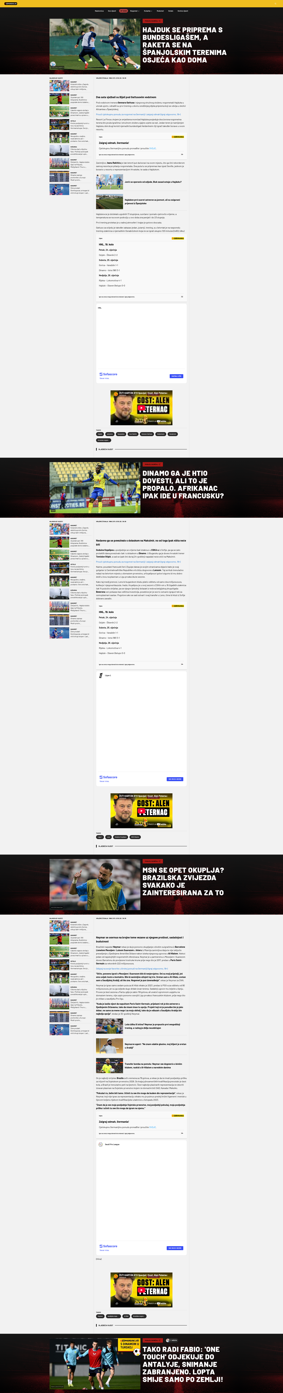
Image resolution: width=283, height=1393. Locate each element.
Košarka (74, 147)
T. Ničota (173, 1340)
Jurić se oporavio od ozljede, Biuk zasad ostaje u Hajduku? (153, 182)
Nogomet (74, 82)
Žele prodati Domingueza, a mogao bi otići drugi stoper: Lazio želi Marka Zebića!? (80, 190)
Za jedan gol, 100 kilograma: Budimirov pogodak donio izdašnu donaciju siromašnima (79, 99)
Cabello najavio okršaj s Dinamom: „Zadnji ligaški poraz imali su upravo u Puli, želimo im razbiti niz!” (80, 112)
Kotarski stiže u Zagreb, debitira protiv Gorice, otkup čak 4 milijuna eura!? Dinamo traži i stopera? (80, 86)
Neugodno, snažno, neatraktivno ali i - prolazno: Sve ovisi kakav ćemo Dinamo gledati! (80, 138)
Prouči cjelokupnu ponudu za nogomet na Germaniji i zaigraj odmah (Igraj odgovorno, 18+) (138, 114)
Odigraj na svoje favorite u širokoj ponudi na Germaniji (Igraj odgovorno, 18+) (132, 968)
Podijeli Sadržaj (151, 21)
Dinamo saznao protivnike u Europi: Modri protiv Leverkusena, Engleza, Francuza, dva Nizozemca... (79, 177)
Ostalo (73, 121)
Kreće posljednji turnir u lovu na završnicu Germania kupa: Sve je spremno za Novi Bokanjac (80, 125)
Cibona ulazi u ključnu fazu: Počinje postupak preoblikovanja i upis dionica (79, 151)
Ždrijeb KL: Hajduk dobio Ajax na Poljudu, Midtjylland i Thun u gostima (80, 164)
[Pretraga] (275, 3)
